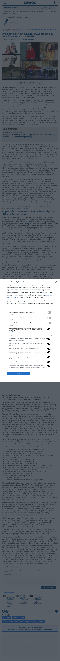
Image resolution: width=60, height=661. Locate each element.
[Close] (56, 282)
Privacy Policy (38, 379)
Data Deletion (21, 379)
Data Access (30, 379)
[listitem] (30, 309)
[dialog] (30, 330)
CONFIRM (19, 373)
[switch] (49, 312)
